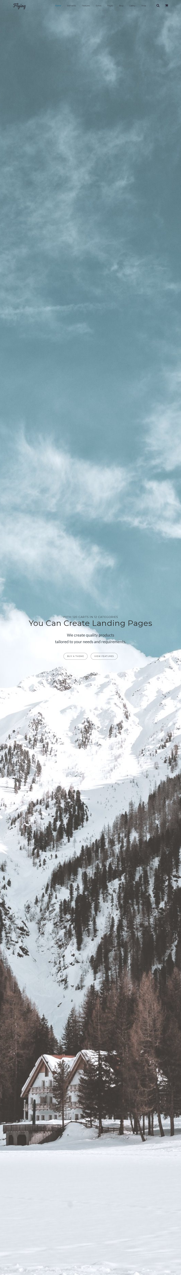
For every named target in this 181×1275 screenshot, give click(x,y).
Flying (19, 5)
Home (58, 5)
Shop (143, 5)
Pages (110, 5)
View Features (104, 656)
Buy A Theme (75, 656)
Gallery (132, 5)
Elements (71, 5)
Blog (121, 5)
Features (86, 5)
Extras (98, 5)
